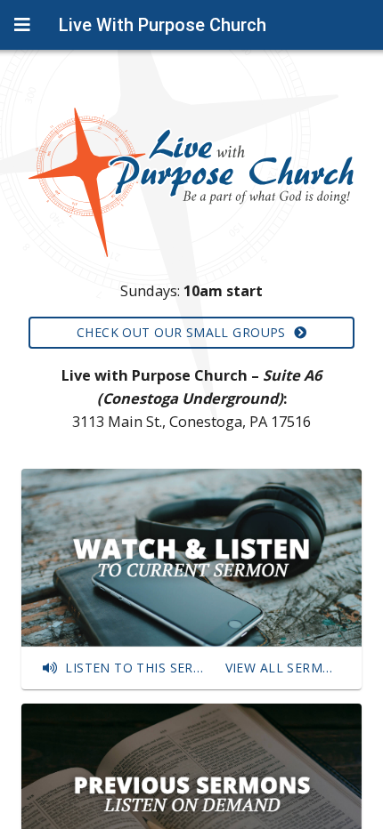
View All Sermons (286, 667)
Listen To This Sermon (137, 667)
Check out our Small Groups (185, 332)
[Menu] (22, 25)
